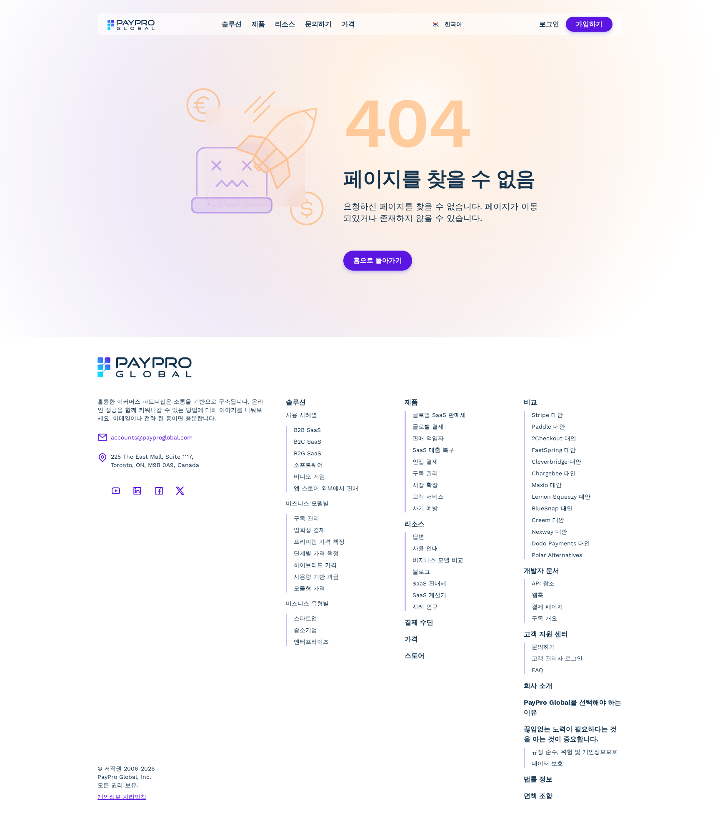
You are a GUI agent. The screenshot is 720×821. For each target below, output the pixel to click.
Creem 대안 (548, 520)
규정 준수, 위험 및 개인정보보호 (575, 751)
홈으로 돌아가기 (377, 260)
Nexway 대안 (549, 531)
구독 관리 (306, 518)
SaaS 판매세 (429, 583)
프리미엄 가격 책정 (319, 541)
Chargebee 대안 (554, 473)
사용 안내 (425, 548)
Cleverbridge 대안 (556, 461)
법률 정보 (538, 779)
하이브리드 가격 (315, 565)
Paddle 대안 (548, 426)
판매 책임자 (428, 438)
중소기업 (305, 630)
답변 (418, 536)
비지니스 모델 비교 (437, 560)
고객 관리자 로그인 (557, 658)
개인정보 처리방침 (122, 796)
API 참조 (543, 583)
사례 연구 (425, 606)
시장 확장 (425, 485)
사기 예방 (425, 508)
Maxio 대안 (547, 485)
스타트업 (305, 618)
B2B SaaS (307, 430)
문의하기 (318, 24)
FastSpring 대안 (554, 450)
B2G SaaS (307, 453)
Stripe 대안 (547, 415)
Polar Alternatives (557, 555)
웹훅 (537, 595)
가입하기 (589, 24)
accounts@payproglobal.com (151, 437)
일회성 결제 (309, 530)
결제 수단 (419, 622)
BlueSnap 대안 (552, 508)
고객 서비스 (428, 496)
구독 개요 (544, 618)
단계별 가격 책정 (316, 553)
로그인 (549, 24)
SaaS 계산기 (429, 595)
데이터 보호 (547, 763)
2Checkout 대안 (554, 438)
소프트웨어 (308, 465)
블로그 (421, 571)
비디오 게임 (309, 476)
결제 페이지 (547, 606)
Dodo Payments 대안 (561, 543)
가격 (348, 24)
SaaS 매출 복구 (433, 450)
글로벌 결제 (428, 426)
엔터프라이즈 (311, 641)
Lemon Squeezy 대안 (561, 496)
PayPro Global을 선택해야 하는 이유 (572, 707)
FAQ (537, 670)
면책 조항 (538, 796)
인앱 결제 (425, 461)
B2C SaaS (307, 441)
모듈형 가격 (309, 588)
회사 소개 (538, 686)
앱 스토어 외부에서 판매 (326, 488)
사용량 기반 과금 (316, 576)
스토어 (415, 656)
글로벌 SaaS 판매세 (439, 415)
